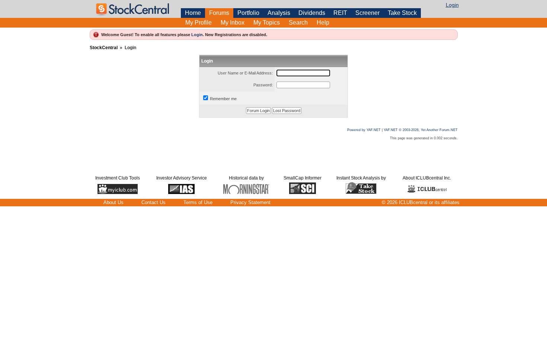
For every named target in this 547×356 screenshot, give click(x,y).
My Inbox (232, 22)
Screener (367, 13)
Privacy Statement (250, 202)
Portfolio (248, 13)
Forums (219, 13)
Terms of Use (197, 202)
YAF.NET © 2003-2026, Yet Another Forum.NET (421, 130)
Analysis (279, 13)
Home (193, 13)
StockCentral (104, 47)
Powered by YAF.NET (364, 130)
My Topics (266, 22)
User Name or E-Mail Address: (245, 73)
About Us (113, 202)
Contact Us (153, 202)
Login (452, 5)
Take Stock (402, 13)
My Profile (198, 22)
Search (298, 22)
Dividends (311, 13)
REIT (340, 13)
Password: (263, 85)
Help (323, 22)
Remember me (223, 98)
